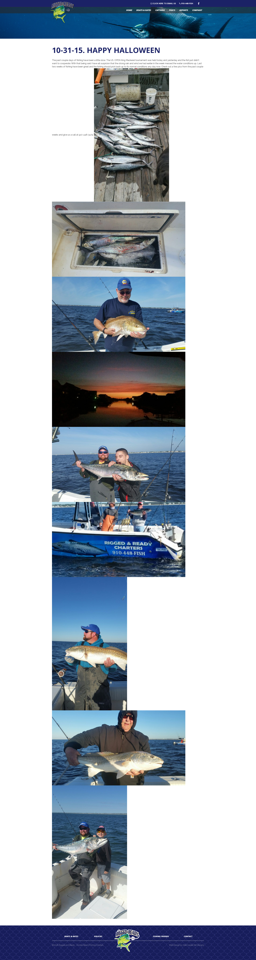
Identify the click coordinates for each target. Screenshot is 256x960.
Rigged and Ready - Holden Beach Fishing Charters (63, 12)
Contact (188, 936)
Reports (183, 10)
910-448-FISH (187, 3)
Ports (172, 10)
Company (197, 10)
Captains (160, 10)
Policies (98, 936)
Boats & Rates (143, 10)
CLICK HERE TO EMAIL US (164, 3)
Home (129, 10)
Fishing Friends (161, 936)
